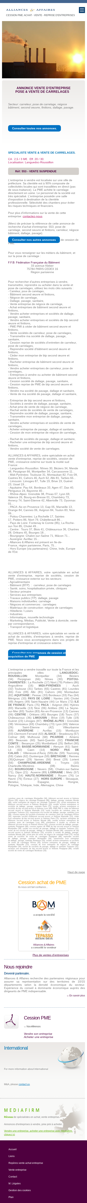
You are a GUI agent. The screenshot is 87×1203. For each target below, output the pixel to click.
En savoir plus (77, 995)
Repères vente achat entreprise (25, 1163)
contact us (24, 1084)
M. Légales (14, 1183)
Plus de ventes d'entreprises (51, 955)
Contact (12, 1176)
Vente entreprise (17, 1169)
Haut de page (76, 872)
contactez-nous (32, 216)
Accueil (12, 1149)
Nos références (33, 1026)
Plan (11, 1197)
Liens (11, 1156)
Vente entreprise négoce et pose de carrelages (30, 11)
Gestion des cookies (19, 1190)
